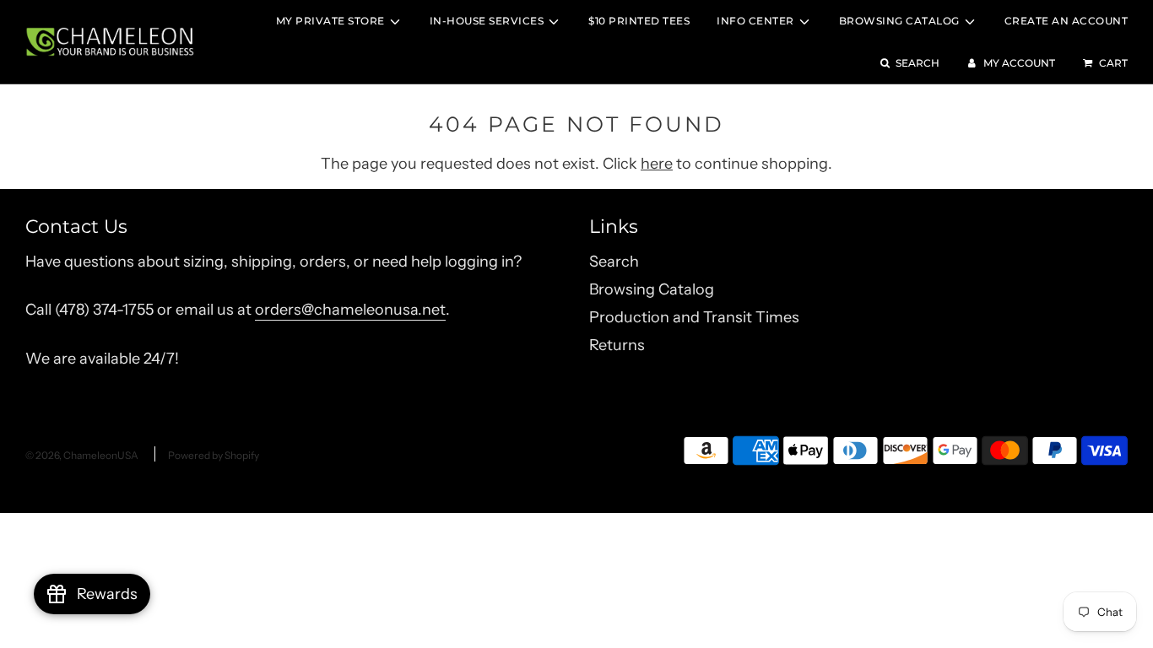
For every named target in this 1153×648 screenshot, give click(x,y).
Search (614, 261)
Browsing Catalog (651, 289)
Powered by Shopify (213, 455)
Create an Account (1066, 20)
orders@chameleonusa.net (350, 309)
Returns (617, 345)
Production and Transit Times (694, 317)
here (657, 163)
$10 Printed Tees (639, 20)
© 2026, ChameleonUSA (81, 455)
